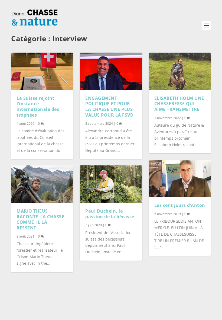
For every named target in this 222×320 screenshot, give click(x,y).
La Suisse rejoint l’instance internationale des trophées (38, 106)
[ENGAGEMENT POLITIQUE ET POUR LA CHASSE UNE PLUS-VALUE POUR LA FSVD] (111, 71)
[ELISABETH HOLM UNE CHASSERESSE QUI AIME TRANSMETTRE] (180, 71)
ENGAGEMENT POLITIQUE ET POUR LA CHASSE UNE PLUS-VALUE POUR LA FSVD (109, 106)
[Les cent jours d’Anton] (180, 178)
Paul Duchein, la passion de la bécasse (109, 214)
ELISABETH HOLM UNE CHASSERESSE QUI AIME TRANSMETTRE (179, 104)
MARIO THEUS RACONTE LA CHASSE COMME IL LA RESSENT (40, 219)
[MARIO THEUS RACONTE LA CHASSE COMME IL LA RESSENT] (42, 184)
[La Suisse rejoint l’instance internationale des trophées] (42, 71)
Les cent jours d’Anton (179, 205)
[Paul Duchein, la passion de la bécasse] (111, 184)
